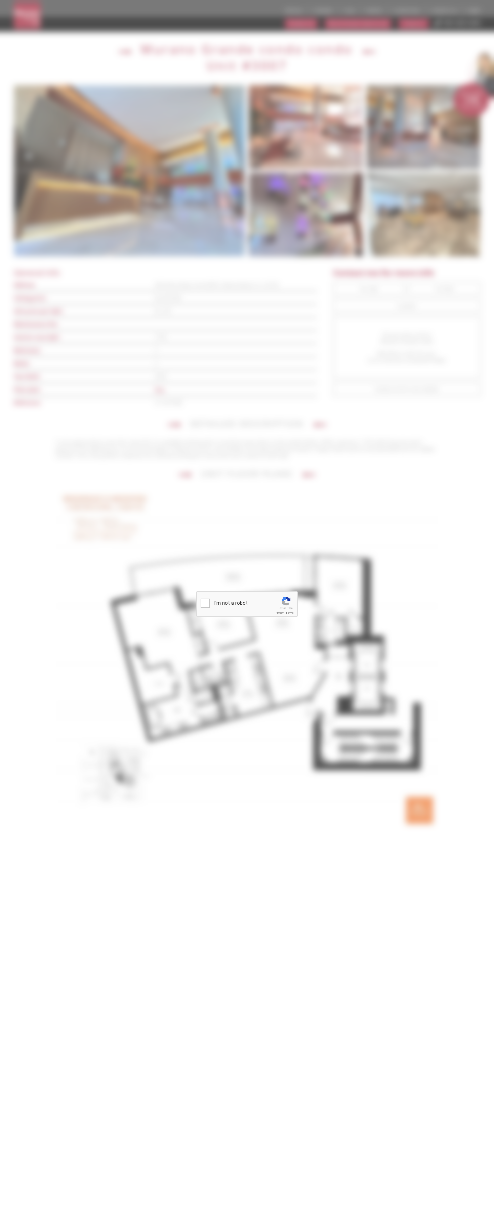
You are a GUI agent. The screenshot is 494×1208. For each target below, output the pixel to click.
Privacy (280, 612)
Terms (290, 612)
